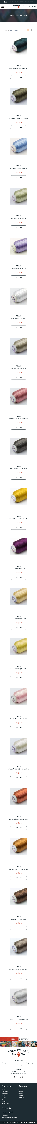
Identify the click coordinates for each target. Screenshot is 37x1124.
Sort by (7, 30)
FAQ (3, 1099)
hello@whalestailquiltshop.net (9, 1117)
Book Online (5, 1091)
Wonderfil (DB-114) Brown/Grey (18, 969)
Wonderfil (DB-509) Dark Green (18, 68)
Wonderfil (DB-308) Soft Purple (18, 569)
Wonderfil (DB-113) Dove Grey (18, 1019)
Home (12, 15)
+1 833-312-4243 (5, 1116)
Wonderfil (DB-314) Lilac (18, 268)
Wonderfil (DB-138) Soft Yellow (18, 619)
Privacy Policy (5, 1103)
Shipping (4, 1101)
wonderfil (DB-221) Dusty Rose (18, 418)
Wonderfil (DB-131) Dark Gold (18, 519)
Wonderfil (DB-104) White (18, 318)
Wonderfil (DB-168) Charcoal (18, 469)
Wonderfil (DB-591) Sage (18, 218)
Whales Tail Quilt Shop (17, 1122)
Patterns (20, 1091)
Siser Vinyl (21, 1097)
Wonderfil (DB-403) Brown (18, 919)
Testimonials (5, 1093)
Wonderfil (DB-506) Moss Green (18, 118)
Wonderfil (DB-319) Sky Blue (18, 168)
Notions (20, 1093)
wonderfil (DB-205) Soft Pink (18, 719)
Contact (4, 1097)
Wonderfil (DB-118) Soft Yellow (18, 669)
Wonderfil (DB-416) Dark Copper (18, 869)
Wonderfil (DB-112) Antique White (18, 769)
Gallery (3, 1095)
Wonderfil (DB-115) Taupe (18, 368)
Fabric (20, 1090)
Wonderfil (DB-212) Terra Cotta (18, 819)
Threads (20, 1095)
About (3, 1090)
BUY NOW (19, 77)
